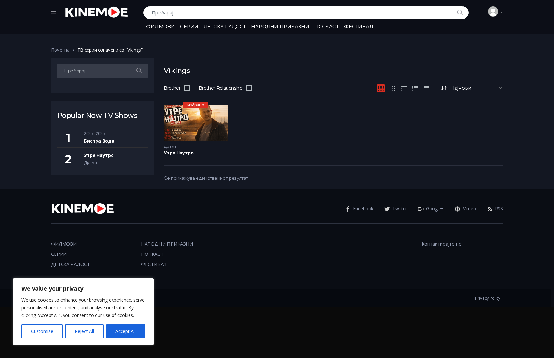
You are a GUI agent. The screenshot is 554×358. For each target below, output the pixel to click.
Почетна (60, 50)
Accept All (125, 331)
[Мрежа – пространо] (392, 88)
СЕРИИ (189, 26)
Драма (170, 146)
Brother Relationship (221, 88)
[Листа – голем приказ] (403, 88)
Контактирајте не (442, 243)
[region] (83, 311)
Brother (172, 88)
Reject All (84, 331)
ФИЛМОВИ (160, 26)
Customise (42, 331)
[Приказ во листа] (415, 88)
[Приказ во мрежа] (381, 88)
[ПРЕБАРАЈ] (139, 71)
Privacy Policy (487, 298)
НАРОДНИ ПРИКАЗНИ (280, 26)
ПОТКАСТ (327, 26)
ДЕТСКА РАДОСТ (225, 26)
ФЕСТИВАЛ (358, 26)
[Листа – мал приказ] (427, 88)
